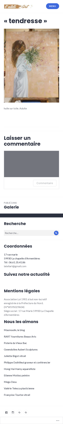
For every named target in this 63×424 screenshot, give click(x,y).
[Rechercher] (56, 233)
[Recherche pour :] (31, 232)
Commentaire (45, 183)
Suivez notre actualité (27, 274)
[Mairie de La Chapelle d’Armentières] (25, 412)
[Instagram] (13, 412)
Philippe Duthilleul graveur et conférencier (27, 362)
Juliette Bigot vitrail (15, 355)
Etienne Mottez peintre (17, 375)
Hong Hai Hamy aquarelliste (19, 368)
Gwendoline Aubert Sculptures (21, 349)
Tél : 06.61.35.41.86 (14, 262)
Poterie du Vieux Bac (15, 342)
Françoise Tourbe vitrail (17, 394)
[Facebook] (6, 412)
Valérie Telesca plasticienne (19, 388)
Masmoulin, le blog (14, 329)
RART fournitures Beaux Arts (20, 336)
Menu (52, 6)
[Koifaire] (19, 412)
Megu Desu (10, 381)
